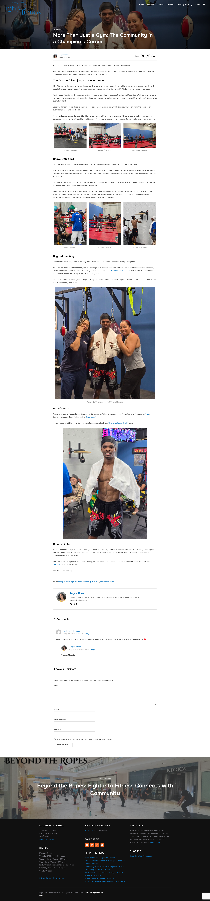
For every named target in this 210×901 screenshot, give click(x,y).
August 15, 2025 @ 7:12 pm (73, 634)
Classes (161, 4)
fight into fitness (76, 582)
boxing (60, 582)
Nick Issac (95, 582)
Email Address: (60, 719)
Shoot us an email (46, 839)
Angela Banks (64, 55)
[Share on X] (148, 56)
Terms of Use (58, 878)
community (58, 29)
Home (141, 4)
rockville (67, 582)
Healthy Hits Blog (185, 4)
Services (150, 4)
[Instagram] (75, 605)
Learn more (155, 842)
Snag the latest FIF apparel (141, 856)
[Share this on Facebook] (143, 56)
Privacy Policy (45, 878)
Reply (87, 634)
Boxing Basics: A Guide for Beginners (100, 878)
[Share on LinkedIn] (153, 56)
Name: (57, 709)
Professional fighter (107, 582)
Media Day (87, 582)
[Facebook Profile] (71, 605)
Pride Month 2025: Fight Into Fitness (100, 858)
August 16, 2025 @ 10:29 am (79, 649)
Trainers (170, 4)
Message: (58, 686)
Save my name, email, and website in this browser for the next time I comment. (85, 739)
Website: (57, 729)
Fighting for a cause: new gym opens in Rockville (105, 881)
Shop (197, 4)
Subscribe (89, 830)
